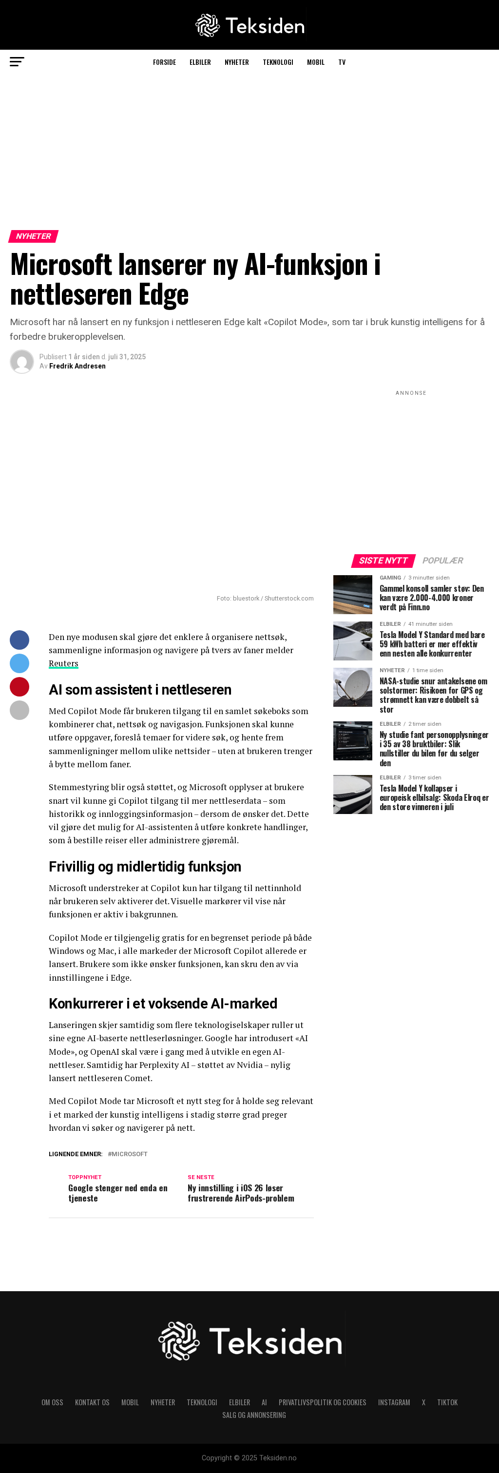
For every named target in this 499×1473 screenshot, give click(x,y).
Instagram (394, 1402)
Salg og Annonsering (254, 1415)
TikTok (447, 1402)
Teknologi (278, 62)
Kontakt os (92, 1402)
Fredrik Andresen (77, 366)
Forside (164, 62)
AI (264, 1402)
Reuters (63, 663)
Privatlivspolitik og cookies (322, 1402)
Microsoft (130, 1154)
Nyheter (237, 62)
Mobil (316, 62)
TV (341, 62)
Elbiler (200, 62)
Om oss (52, 1402)
